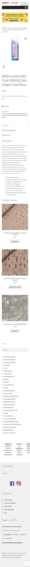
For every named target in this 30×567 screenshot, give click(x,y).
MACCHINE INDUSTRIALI (10, 362)
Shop (5, 512)
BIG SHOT (6, 379)
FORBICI (6, 413)
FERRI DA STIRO (8, 371)
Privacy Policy (8, 506)
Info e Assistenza (9, 509)
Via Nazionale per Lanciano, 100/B (11, 526)
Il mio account (8, 500)
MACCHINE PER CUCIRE (9, 357)
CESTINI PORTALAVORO (10, 427)
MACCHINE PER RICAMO (9, 359)
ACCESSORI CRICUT (9, 385)
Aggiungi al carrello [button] (15, 287)
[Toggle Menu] (26, 7)
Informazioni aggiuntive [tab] (9, 130)
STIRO (5, 368)
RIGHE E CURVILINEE (9, 430)
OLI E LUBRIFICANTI (9, 416)
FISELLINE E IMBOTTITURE (10, 410)
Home (5, 28)
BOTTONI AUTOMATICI (9, 433)
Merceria (10, 28)
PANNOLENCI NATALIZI (9, 404)
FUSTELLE (6, 382)
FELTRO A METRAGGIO (9, 390)
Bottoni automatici (9, 115)
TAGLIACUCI (7, 365)
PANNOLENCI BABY (8, 407)
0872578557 (7, 534)
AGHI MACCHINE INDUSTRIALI (11, 421)
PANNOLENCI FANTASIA (9, 399)
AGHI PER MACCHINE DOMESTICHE (12, 424)
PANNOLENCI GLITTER (9, 402)
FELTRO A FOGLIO (8, 393)
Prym (23, 115)
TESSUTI (6, 387)
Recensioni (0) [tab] (6, 135)
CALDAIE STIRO (8, 373)
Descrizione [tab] (5, 125)
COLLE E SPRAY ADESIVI (10, 418)
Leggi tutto (15, 241)
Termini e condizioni (10, 503)
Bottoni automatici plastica (20, 28)
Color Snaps (18, 115)
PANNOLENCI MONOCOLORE (11, 396)
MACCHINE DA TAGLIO (9, 376)
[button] (25, 38)
